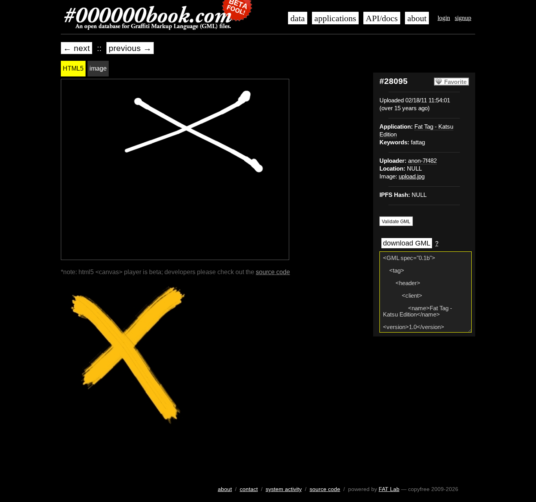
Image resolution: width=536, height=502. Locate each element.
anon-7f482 (422, 161)
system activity (284, 489)
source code (273, 272)
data (297, 18)
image (98, 68)
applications (335, 18)
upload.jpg (412, 176)
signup (463, 18)
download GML (406, 243)
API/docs (382, 18)
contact (249, 489)
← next (76, 48)
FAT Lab (389, 489)
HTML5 (73, 68)
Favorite (455, 82)
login (444, 18)
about (417, 18)
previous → (130, 48)
